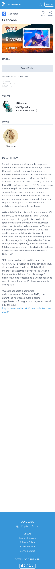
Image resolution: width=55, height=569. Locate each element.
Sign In (49, 4)
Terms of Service (27, 538)
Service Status (27, 550)
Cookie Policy (27, 546)
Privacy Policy (27, 542)
